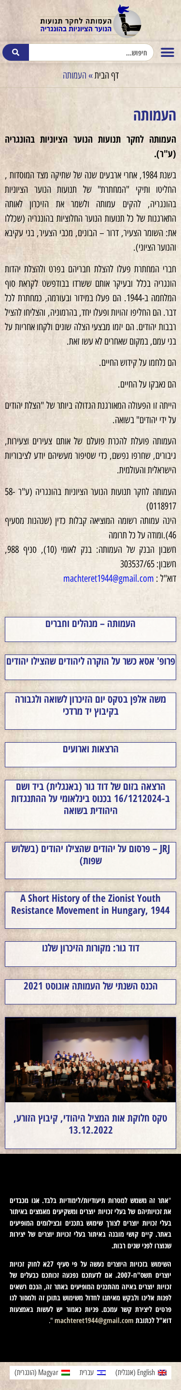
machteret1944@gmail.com (108, 578)
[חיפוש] (15, 52)
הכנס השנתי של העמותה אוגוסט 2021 (91, 985)
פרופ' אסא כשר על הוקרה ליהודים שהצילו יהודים (90, 661)
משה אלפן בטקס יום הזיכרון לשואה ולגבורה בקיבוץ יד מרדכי (90, 705)
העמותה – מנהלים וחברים (90, 623)
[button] (167, 52)
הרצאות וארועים (91, 748)
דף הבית (107, 75)
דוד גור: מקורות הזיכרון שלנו (90, 947)
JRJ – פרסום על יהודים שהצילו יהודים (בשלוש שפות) (91, 854)
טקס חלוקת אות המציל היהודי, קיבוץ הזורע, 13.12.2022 (90, 1123)
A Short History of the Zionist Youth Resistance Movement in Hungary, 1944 (90, 904)
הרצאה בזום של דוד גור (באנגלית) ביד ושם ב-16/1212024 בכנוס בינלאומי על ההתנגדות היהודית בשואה (90, 798)
